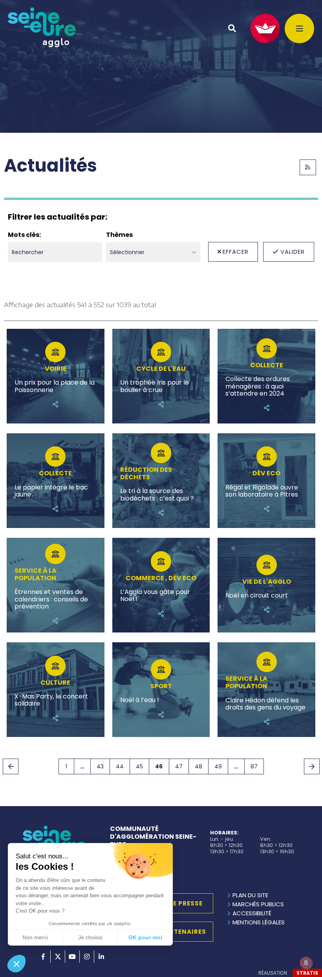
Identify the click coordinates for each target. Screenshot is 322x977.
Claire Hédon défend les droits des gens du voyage (265, 704)
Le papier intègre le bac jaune (51, 491)
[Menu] (299, 28)
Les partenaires (177, 932)
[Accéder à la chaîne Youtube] (72, 956)
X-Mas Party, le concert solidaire (51, 700)
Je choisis (90, 937)
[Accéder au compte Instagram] (87, 956)
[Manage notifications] (306, 963)
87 (254, 766)
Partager (55, 404)
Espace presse (177, 903)
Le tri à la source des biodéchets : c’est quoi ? (157, 495)
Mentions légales (258, 922)
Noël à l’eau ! (139, 700)
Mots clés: (24, 234)
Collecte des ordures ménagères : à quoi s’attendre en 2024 (257, 386)
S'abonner (308, 167)
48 (198, 766)
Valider (292, 251)
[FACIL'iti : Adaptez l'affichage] (265, 28)
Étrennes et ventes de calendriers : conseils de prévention (51, 599)
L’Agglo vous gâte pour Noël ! (155, 595)
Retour (10, 766)
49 (218, 766)
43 (100, 766)
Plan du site (250, 895)
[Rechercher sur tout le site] (232, 28)
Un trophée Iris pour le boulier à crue (154, 386)
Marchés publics (258, 904)
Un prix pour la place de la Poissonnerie (55, 386)
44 (120, 766)
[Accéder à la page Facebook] (43, 956)
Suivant (312, 766)
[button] (16, 963)
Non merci (35, 937)
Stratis (307, 973)
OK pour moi (145, 937)
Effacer (236, 251)
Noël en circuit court (256, 595)
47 (179, 766)
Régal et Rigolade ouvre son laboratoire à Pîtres (261, 491)
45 (139, 766)
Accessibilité (251, 913)
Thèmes (119, 234)
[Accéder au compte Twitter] (58, 956)
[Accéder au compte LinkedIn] (101, 956)
